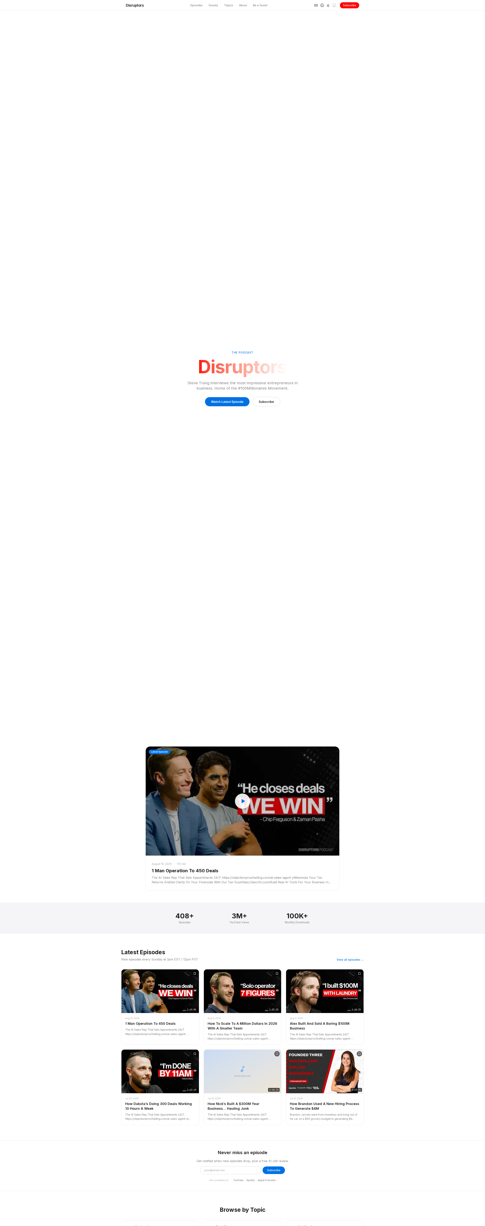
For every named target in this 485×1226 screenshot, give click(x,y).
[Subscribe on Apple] (328, 5)
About (243, 5)
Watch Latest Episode (227, 402)
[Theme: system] (334, 5)
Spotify (250, 1180)
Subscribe (349, 5)
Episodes (196, 5)
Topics (228, 5)
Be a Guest (260, 5)
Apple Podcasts (267, 1180)
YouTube (238, 1180)
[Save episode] (194, 973)
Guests (213, 5)
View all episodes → (350, 959)
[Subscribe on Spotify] (322, 5)
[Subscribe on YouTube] (316, 5)
